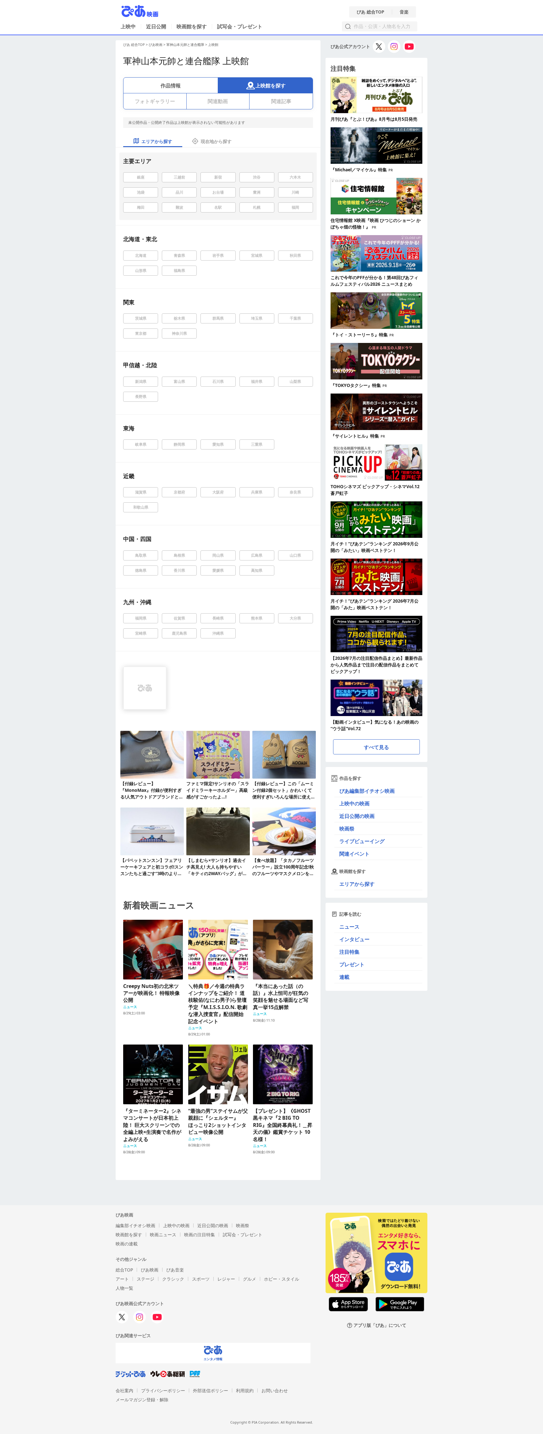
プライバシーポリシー (163, 1390)
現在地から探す (216, 141)
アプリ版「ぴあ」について (380, 1325)
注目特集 (349, 951)
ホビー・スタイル (281, 1279)
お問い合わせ (274, 1390)
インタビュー (354, 939)
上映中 (128, 26)
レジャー (226, 1279)
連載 (344, 976)
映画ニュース (163, 1235)
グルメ (249, 1279)
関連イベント (354, 853)
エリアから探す (357, 883)
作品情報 (171, 85)
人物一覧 (124, 1288)
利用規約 (245, 1390)
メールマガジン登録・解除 (142, 1400)
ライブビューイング (362, 841)
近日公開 (156, 26)
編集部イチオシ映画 (135, 1225)
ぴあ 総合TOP (370, 12)
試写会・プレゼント (239, 26)
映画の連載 (127, 1244)
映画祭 (346, 828)
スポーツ (201, 1279)
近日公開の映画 (357, 816)
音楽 (404, 12)
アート (122, 1279)
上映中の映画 (354, 803)
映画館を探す (192, 26)
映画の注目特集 (199, 1235)
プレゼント (352, 964)
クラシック (173, 1279)
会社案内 (124, 1390)
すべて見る (376, 747)
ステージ (145, 1279)
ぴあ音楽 (175, 1270)
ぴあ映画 (155, 44)
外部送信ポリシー (210, 1390)
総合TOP (124, 1270)
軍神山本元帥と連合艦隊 (185, 44)
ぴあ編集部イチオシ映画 (367, 790)
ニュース (349, 926)
